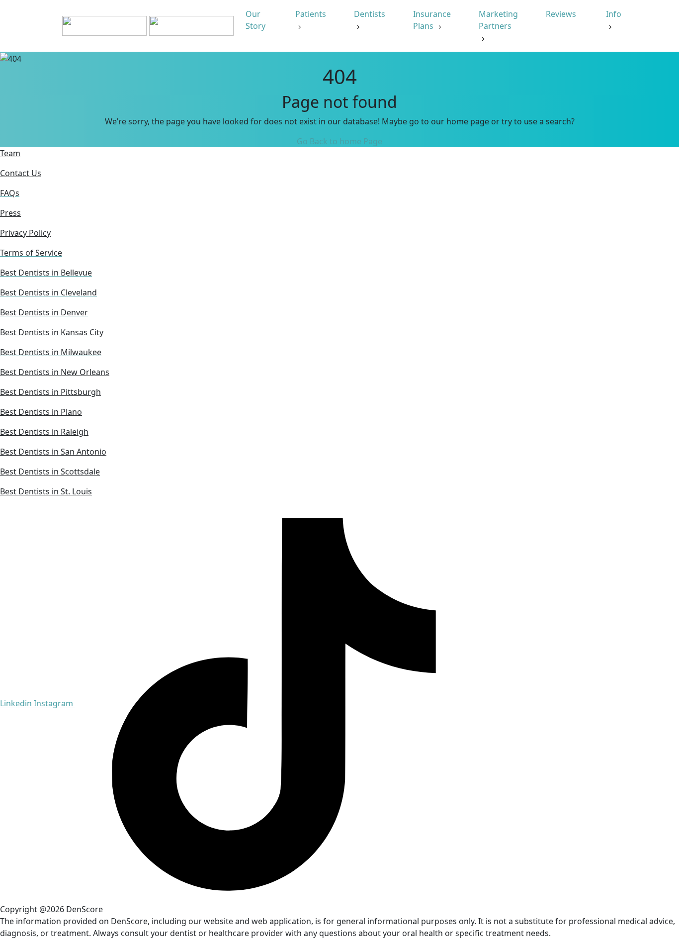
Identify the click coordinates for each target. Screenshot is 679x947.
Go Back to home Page (339, 141)
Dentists (369, 13)
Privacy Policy (25, 232)
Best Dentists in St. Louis (46, 491)
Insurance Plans (432, 19)
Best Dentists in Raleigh (44, 431)
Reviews (562, 13)
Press (10, 212)
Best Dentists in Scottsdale (50, 471)
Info (613, 13)
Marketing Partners (498, 19)
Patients (310, 13)
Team (10, 153)
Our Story (256, 19)
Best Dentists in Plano (41, 411)
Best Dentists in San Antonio (53, 451)
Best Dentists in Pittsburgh (50, 391)
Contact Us (20, 173)
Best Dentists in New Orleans (54, 372)
